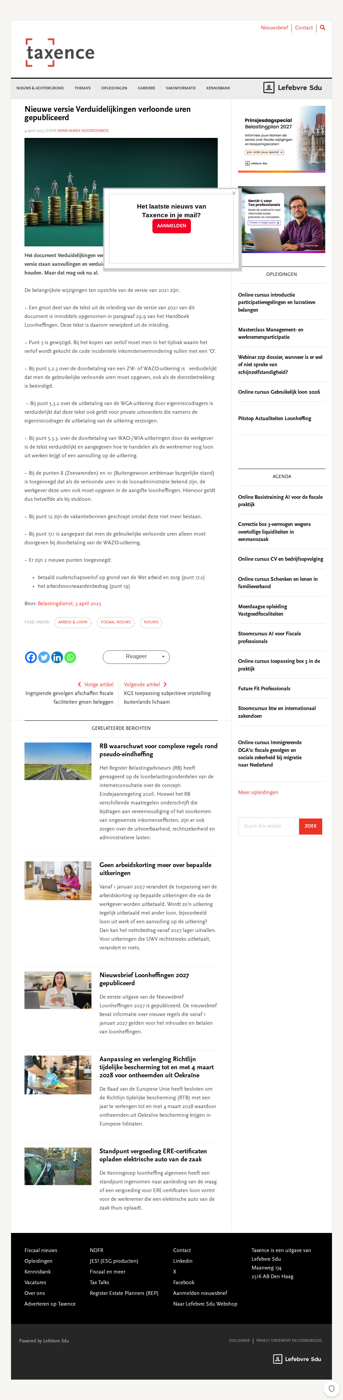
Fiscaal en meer (107, 1272)
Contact (304, 28)
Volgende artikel (142, 685)
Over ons (34, 1293)
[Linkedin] (57, 657)
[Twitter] (44, 657)
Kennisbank (37, 1272)
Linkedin (183, 1261)
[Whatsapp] (70, 657)
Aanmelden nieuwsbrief (200, 1293)
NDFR (96, 1250)
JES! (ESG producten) (114, 1261)
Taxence (68, 52)
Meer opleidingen (258, 792)
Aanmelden (171, 226)
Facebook (183, 1283)
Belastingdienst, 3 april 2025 (69, 604)
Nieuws (151, 622)
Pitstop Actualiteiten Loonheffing (274, 418)
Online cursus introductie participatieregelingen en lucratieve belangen (276, 303)
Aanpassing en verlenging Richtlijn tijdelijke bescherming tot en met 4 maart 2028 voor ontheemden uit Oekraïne (156, 1067)
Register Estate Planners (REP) (124, 1293)
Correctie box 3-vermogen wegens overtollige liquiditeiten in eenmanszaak (274, 532)
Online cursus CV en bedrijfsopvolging (280, 559)
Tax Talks (99, 1283)
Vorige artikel (99, 685)
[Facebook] (31, 657)
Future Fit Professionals (264, 689)
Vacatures (35, 1283)
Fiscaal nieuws (116, 622)
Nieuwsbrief (274, 28)
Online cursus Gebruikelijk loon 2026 (279, 392)
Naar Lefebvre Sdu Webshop (205, 1304)
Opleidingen (38, 1261)
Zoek (313, 826)
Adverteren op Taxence (50, 1304)
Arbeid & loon (72, 622)
